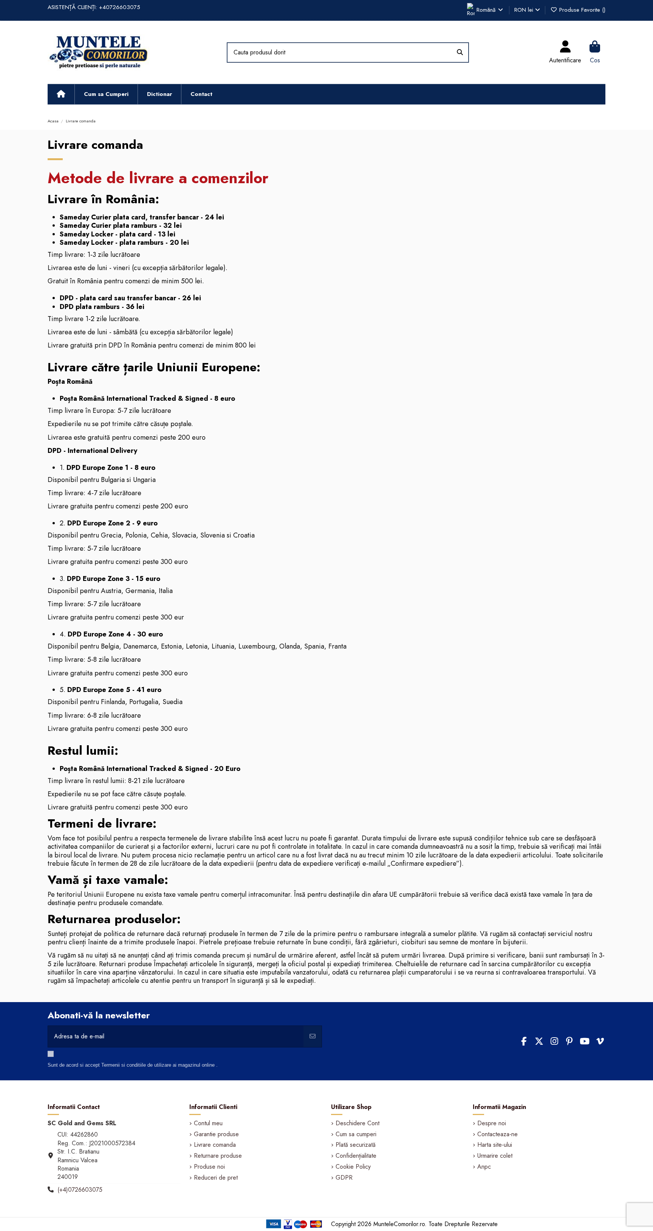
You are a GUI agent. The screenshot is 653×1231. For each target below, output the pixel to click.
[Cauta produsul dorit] (460, 52)
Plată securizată (356, 1145)
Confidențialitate (356, 1156)
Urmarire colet (494, 1156)
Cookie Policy (353, 1167)
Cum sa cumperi (356, 1134)
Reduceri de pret (216, 1178)
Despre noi (491, 1123)
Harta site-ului (494, 1145)
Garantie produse (216, 1134)
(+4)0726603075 (79, 1189)
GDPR (344, 1178)
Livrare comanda (215, 1145)
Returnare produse (218, 1156)
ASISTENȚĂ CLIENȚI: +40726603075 (94, 7)
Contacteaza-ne (497, 1134)
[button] (106, 94)
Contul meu (208, 1123)
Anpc (484, 1167)
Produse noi (209, 1167)
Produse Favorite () (581, 10)
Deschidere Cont (357, 1123)
